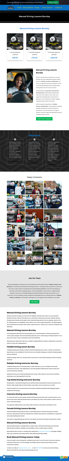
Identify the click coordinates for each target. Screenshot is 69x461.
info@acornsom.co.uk (24, 448)
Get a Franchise (28, 7)
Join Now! (34, 302)
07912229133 (39, 448)
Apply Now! (53, 2)
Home (19, 7)
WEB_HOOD (44, 458)
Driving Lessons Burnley (44, 431)
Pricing (37, 7)
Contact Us (58, 7)
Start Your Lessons (44, 119)
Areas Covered (47, 7)
